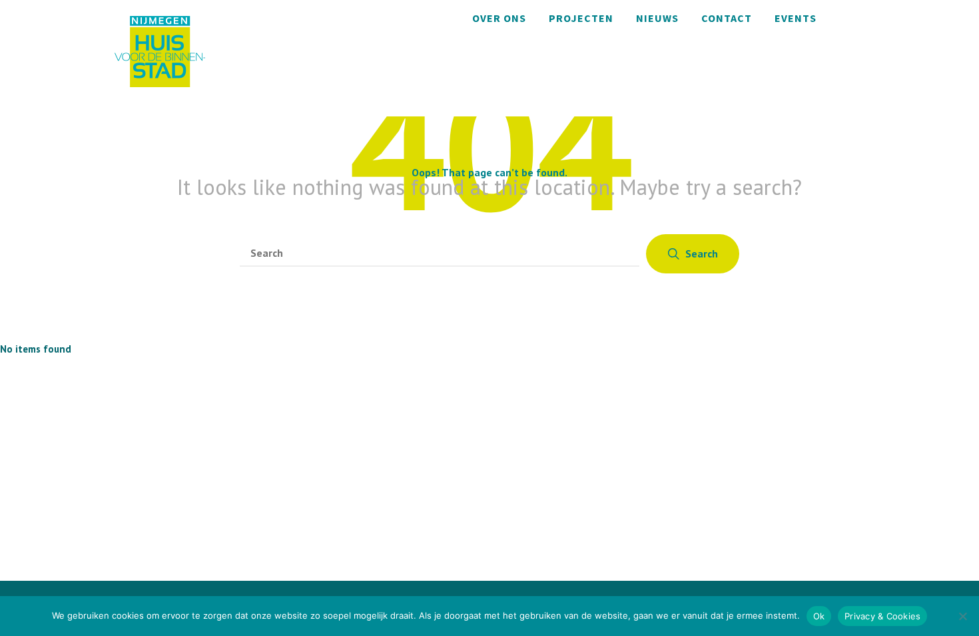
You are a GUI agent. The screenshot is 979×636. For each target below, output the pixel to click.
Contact (726, 18)
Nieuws (657, 18)
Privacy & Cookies (882, 616)
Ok (819, 616)
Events (795, 18)
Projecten (581, 18)
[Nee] (962, 616)
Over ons (499, 18)
